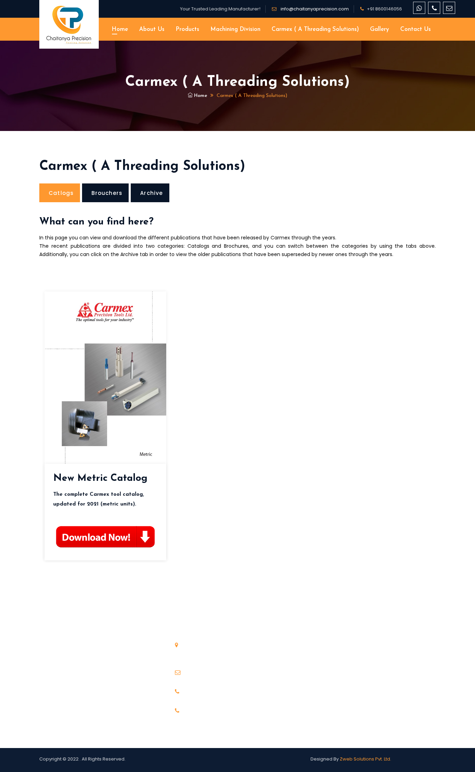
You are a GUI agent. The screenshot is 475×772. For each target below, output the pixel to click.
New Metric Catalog (100, 478)
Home (120, 29)
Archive (151, 193)
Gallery (379, 29)
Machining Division (235, 29)
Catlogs (61, 193)
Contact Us (415, 29)
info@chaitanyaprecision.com (314, 9)
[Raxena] (69, 24)
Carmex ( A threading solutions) (315, 29)
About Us (151, 29)
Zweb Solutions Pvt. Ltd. (365, 759)
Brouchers (106, 193)
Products (187, 29)
